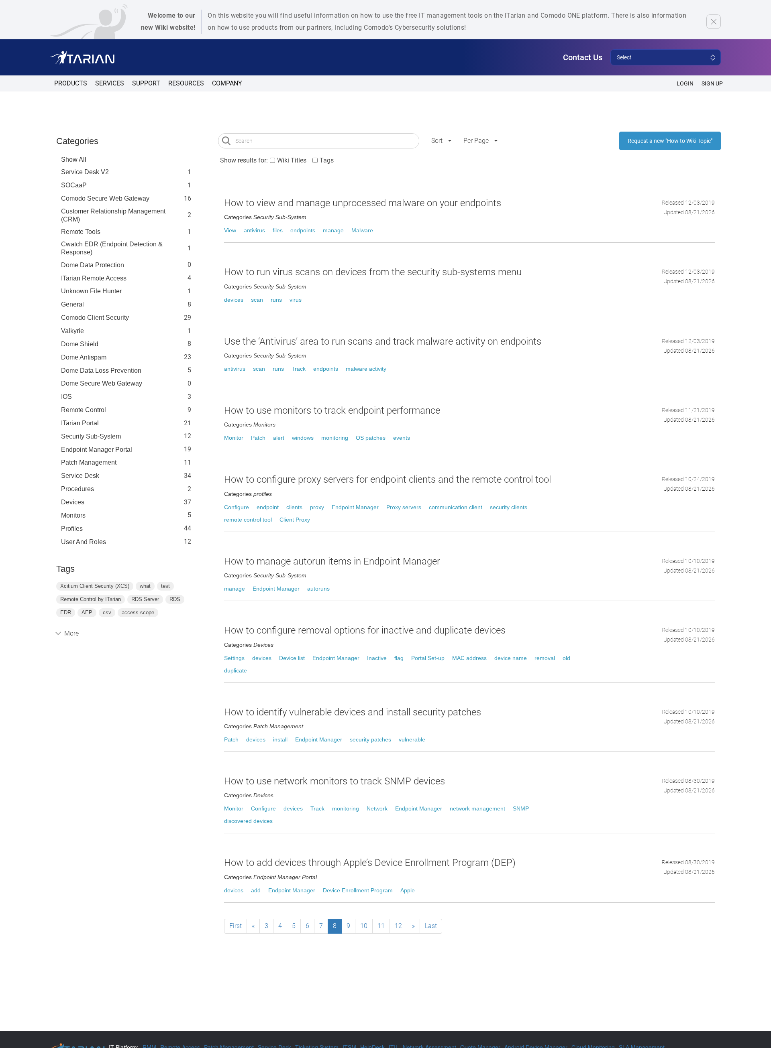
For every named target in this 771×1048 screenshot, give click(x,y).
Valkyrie (72, 330)
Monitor (233, 438)
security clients (508, 507)
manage (333, 230)
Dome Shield (79, 344)
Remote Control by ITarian (90, 599)
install (280, 739)
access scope (138, 612)
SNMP (521, 808)
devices (233, 300)
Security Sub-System (91, 436)
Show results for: (244, 160)
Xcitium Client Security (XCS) (94, 586)
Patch (258, 438)
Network (377, 808)
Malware (362, 230)
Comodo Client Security (95, 317)
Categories (77, 141)
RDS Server (145, 599)
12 (398, 926)
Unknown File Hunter (91, 291)
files (278, 230)
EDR (65, 612)
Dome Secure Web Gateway (101, 383)
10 (363, 926)
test (165, 586)
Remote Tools (80, 231)
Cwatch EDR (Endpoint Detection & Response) (112, 248)
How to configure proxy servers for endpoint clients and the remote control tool (387, 479)
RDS (174, 599)
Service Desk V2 (85, 172)
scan (257, 300)
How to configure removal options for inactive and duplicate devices (365, 630)
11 (381, 926)
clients (294, 507)
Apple (407, 890)
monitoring (334, 438)
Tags (327, 160)
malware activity (366, 369)
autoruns (318, 588)
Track (299, 369)
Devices (72, 502)
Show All (73, 159)
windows (303, 438)
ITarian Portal (80, 423)
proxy (317, 507)
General (72, 304)
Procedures (77, 488)
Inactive (377, 658)
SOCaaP (74, 185)
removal (544, 658)
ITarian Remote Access (93, 278)
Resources (186, 83)
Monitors (73, 515)
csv (107, 612)
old (566, 658)
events (401, 438)
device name (510, 658)
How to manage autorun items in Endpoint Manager (332, 561)
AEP (87, 612)
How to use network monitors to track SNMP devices (334, 781)
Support (146, 83)
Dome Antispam (83, 357)
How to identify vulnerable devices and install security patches (352, 712)
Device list (292, 658)
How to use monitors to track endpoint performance (332, 410)
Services (109, 83)
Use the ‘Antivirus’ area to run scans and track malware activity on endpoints (382, 341)
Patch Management (88, 462)
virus (296, 300)
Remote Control (83, 409)
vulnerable (412, 739)
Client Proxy (294, 519)
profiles (72, 528)
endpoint (268, 507)
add (256, 890)
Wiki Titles (291, 160)
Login (685, 83)
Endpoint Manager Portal (96, 449)
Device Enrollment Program (358, 890)
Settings (234, 658)
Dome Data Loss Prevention (101, 370)
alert (278, 438)
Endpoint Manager (355, 507)
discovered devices (248, 821)
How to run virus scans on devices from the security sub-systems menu (373, 272)
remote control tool (248, 519)
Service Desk (80, 475)
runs (276, 300)
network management (477, 808)
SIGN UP (712, 83)
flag (399, 658)
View (230, 230)
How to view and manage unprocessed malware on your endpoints (362, 203)
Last (431, 926)
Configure (236, 507)
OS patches (371, 438)
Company (227, 83)
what (145, 586)
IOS (66, 396)
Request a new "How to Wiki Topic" (670, 141)
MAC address (469, 658)
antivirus (254, 230)
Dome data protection (92, 265)
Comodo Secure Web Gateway (105, 198)
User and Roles (83, 541)
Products (70, 83)
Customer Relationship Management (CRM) (113, 215)
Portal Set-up (428, 658)
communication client (455, 507)
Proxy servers (403, 507)
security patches (370, 739)
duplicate (235, 670)
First (235, 926)
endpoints (302, 230)
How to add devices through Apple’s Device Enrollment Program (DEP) (370, 862)
